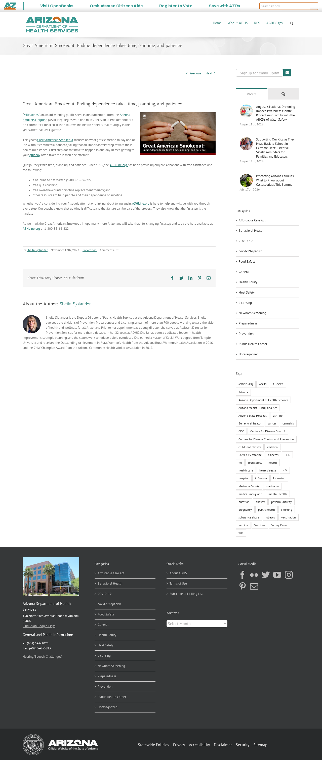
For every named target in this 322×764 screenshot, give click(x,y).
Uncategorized (249, 354)
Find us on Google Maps (39, 626)
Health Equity (248, 282)
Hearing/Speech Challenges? (43, 656)
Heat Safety (247, 292)
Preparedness (248, 323)
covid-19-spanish (250, 251)
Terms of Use (178, 583)
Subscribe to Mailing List (186, 594)
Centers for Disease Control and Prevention (266, 439)
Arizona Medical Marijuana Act (257, 408)
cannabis (288, 423)
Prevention (90, 250)
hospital (243, 478)
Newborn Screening (252, 313)
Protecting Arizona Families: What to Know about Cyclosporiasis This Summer (275, 180)
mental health (277, 494)
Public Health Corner (253, 344)
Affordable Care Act (252, 220)
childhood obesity (249, 447)
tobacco (270, 517)
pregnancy (245, 509)
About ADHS (178, 573)
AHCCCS (278, 384)
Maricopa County (249, 486)
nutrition (244, 502)
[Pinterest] (242, 586)
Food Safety (247, 261)
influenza (261, 478)
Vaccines (259, 525)
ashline (278, 415)
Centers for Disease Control (267, 431)
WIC (241, 533)
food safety (255, 462)
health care (245, 470)
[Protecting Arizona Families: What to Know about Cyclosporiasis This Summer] (246, 176)
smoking (286, 509)
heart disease (267, 470)
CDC (241, 431)
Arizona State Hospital (252, 415)
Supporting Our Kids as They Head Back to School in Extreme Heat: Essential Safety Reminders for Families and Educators (275, 148)
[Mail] (254, 586)
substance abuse (248, 517)
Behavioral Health (251, 230)
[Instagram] (289, 575)
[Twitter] (266, 575)
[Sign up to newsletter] (287, 72)
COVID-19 (246, 241)
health (272, 462)
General (244, 272)
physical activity (281, 502)
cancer (272, 423)
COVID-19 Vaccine (250, 455)
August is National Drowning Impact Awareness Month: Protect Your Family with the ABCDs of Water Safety (275, 113)
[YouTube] (277, 575)
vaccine (243, 525)
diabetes (273, 455)
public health (266, 509)
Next (209, 73)
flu (240, 462)
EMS (287, 455)
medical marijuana (250, 494)
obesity (260, 502)
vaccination (288, 517)
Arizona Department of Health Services (263, 400)
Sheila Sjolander (37, 250)
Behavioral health (250, 423)
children (272, 447)
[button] (314, 6)
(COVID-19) (245, 384)
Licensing (245, 303)
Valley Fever (279, 525)
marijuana (272, 486)
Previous (195, 73)
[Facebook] (242, 575)
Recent (252, 94)
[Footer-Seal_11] (60, 736)
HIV (285, 470)
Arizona (243, 392)
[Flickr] (254, 575)
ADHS (262, 384)
